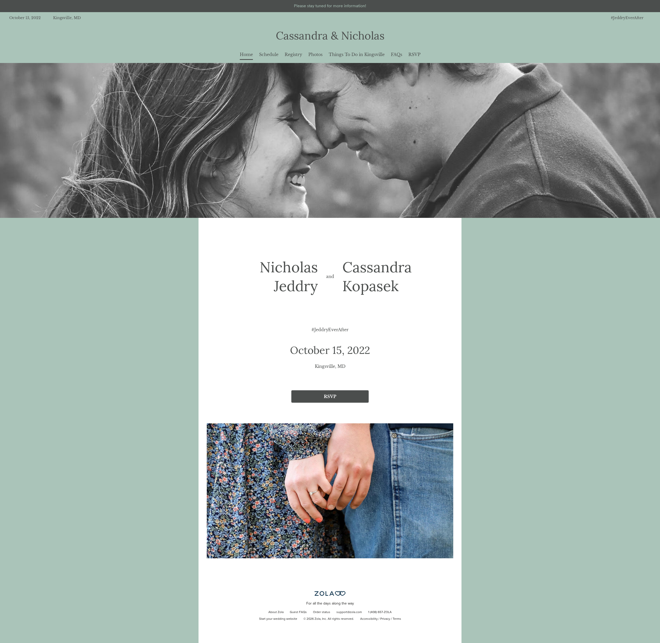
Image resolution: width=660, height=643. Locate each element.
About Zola (276, 612)
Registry (293, 54)
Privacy (385, 619)
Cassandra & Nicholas (330, 36)
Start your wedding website (278, 619)
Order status (321, 612)
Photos (315, 54)
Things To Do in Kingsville (357, 54)
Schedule (268, 54)
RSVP (414, 54)
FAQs (396, 54)
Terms (397, 619)
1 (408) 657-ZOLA (380, 612)
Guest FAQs (298, 612)
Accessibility (369, 619)
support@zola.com (349, 612)
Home (246, 54)
